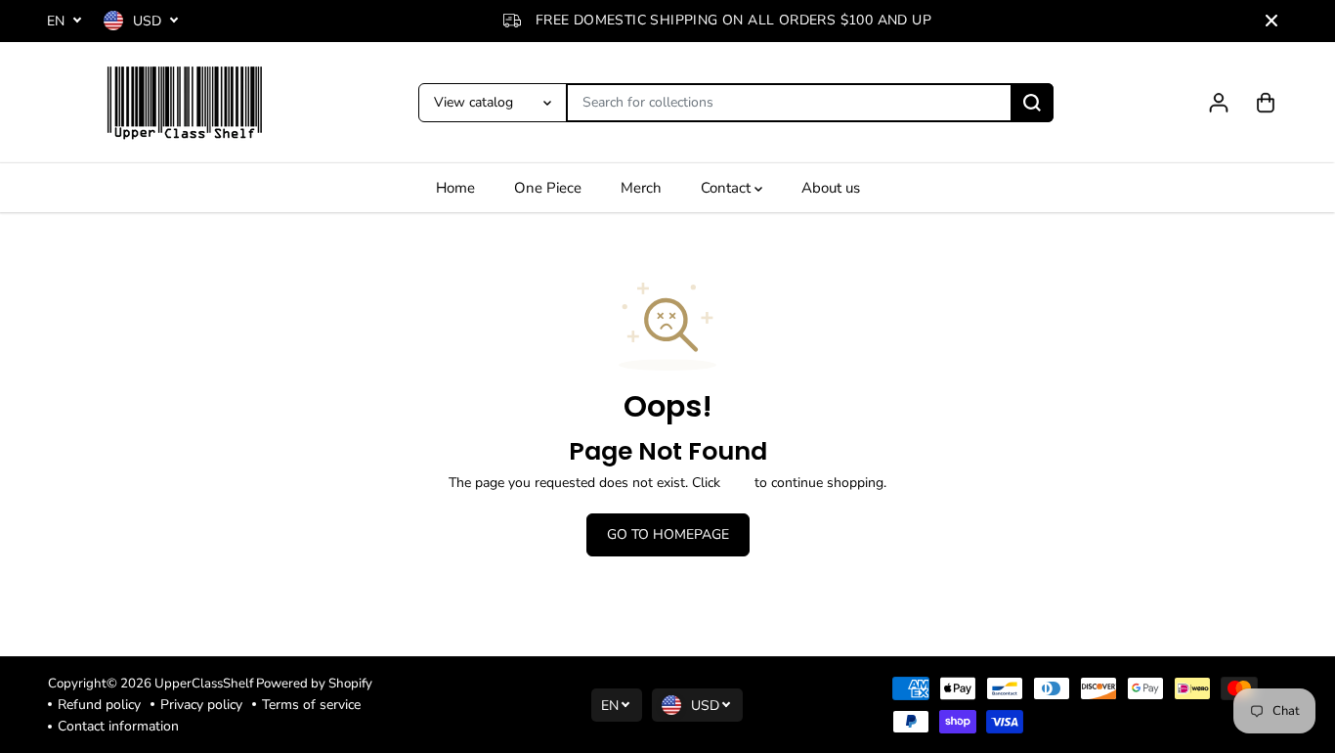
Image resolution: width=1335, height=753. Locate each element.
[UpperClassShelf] (185, 103)
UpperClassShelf (203, 683)
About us (830, 188)
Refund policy (99, 704)
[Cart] (1265, 102)
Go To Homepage (668, 534)
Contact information (118, 726)
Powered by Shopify (314, 683)
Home (455, 188)
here (737, 482)
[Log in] (1218, 102)
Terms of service (311, 704)
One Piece (547, 188)
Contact (727, 188)
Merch (641, 188)
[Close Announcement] (1271, 20)
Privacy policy (201, 704)
